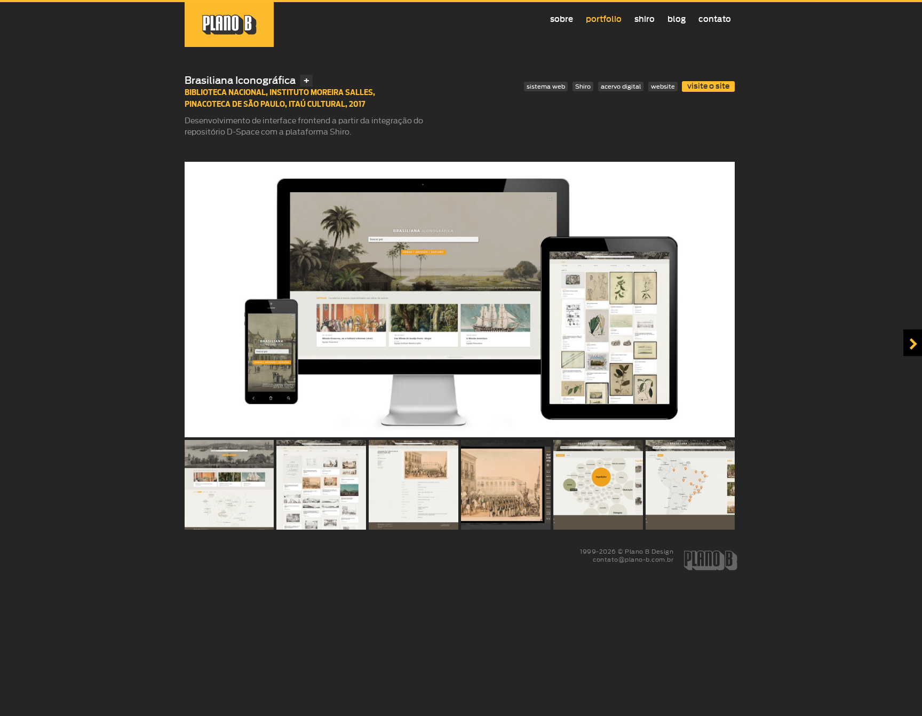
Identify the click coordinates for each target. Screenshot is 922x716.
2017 (357, 104)
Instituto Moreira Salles (321, 92)
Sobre (561, 19)
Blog (676, 19)
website (663, 86)
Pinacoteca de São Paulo (235, 104)
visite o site (708, 86)
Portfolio (604, 19)
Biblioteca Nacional (225, 92)
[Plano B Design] (229, 24)
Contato (714, 19)
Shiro (644, 19)
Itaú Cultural (317, 104)
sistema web (546, 86)
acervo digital (621, 86)
